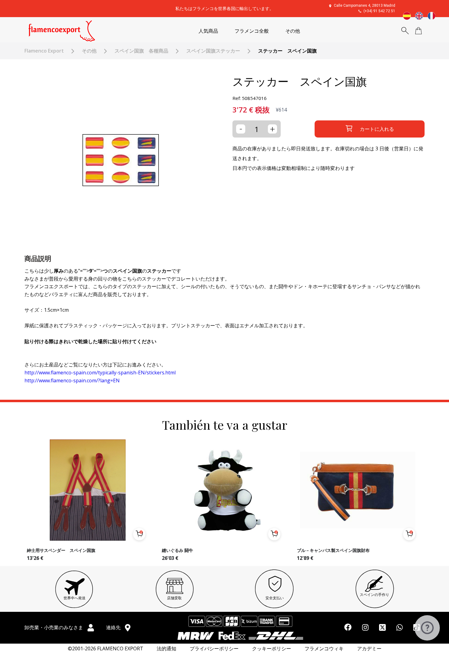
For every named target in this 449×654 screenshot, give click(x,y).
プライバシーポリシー (214, 649)
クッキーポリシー (271, 649)
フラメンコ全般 (252, 31)
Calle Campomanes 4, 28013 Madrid (364, 5)
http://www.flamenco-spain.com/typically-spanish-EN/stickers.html (100, 372)
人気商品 (208, 31)
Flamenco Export (44, 51)
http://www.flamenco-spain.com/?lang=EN (72, 380)
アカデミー (369, 649)
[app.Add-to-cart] (139, 534)
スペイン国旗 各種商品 (141, 51)
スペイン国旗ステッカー (213, 51)
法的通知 (166, 649)
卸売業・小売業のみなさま (54, 627)
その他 (292, 31)
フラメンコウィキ (324, 649)
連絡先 (114, 627)
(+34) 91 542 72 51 (379, 11)
